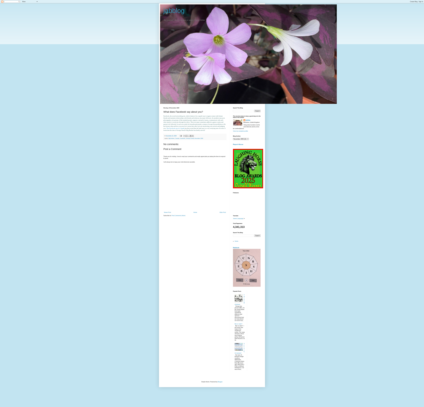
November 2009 (198, 138)
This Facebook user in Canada (175, 128)
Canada (177, 138)
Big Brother (171, 138)
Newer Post (167, 212)
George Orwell (190, 138)
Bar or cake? (238, 324)
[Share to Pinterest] (193, 136)
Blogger (220, 382)
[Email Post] (180, 135)
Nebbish (236, 248)
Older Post (223, 212)
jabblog (174, 10)
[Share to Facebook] (191, 136)
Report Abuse (238, 144)
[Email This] (184, 136)
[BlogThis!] (186, 136)
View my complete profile (240, 131)
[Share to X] (188, 136)
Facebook (182, 138)
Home (195, 212)
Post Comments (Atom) (178, 215)
